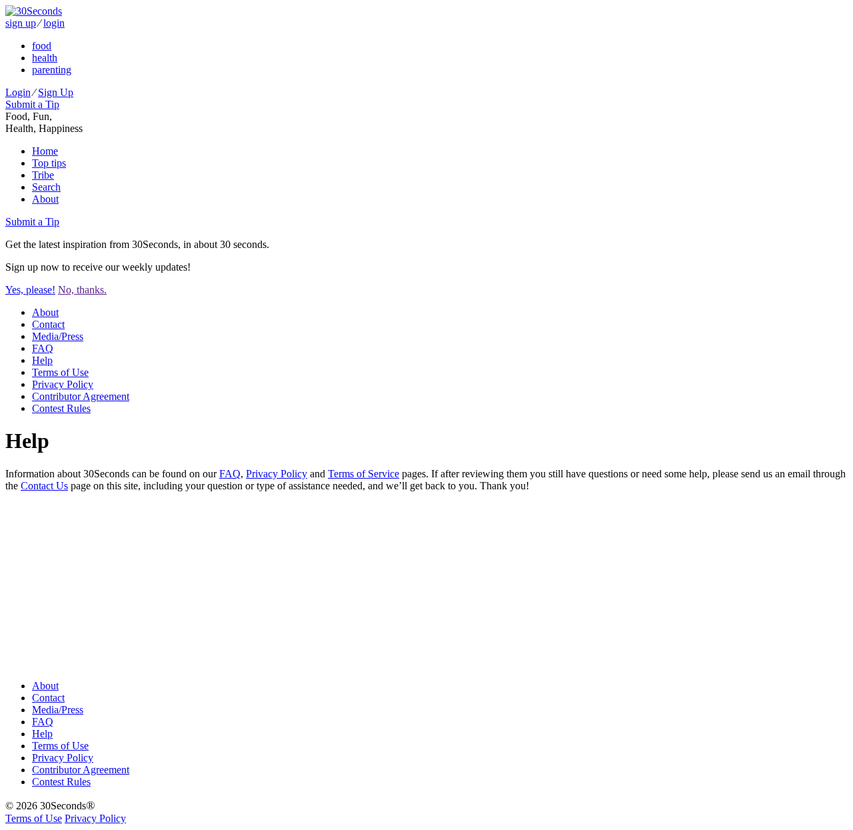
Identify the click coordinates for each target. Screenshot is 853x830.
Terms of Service (363, 473)
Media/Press (57, 336)
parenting (51, 69)
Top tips (49, 163)
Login (18, 92)
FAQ (42, 348)
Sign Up (55, 92)
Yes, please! (30, 289)
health (44, 57)
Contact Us (44, 485)
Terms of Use (60, 372)
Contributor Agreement (80, 396)
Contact (48, 324)
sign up (20, 23)
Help (42, 360)
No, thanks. (82, 289)
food (41, 45)
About (45, 199)
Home (45, 151)
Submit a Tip (32, 104)
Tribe (43, 175)
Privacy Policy (62, 384)
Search (46, 187)
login (54, 23)
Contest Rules (61, 408)
